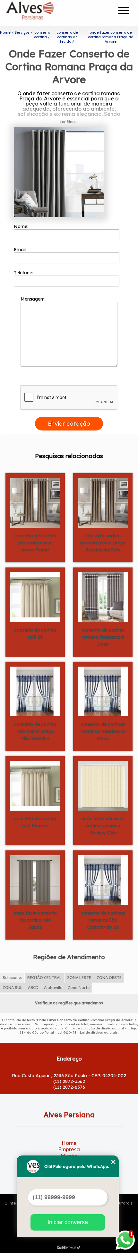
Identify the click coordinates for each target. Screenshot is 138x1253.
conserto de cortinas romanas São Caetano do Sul (103, 920)
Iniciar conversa (67, 1222)
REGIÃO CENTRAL (44, 977)
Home (69, 1143)
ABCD (33, 987)
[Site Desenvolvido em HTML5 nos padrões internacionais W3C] (69, 1246)
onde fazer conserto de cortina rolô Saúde (35, 920)
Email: (21, 249)
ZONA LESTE (79, 977)
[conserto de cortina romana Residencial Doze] (103, 596)
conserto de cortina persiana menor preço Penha (35, 543)
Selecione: (12, 977)
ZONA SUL (12, 987)
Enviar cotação (69, 423)
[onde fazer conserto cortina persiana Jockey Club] (103, 785)
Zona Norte (79, 987)
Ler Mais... (69, 121)
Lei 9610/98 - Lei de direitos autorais (87, 1032)
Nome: (22, 226)
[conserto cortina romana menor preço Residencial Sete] (103, 502)
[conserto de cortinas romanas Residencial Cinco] (103, 691)
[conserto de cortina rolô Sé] (35, 596)
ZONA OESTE (109, 977)
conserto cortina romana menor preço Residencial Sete (103, 543)
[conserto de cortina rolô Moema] (35, 785)
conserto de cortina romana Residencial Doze (103, 637)
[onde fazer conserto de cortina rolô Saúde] (35, 879)
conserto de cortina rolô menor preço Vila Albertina (35, 731)
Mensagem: (34, 299)
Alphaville (53, 987)
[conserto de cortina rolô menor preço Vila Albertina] (35, 691)
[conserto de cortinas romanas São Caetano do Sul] (103, 879)
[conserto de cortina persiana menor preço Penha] (35, 502)
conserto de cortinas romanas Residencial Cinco (103, 731)
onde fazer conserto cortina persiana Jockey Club (103, 826)
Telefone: (24, 273)
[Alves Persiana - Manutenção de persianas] (42, 13)
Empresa (69, 1149)
